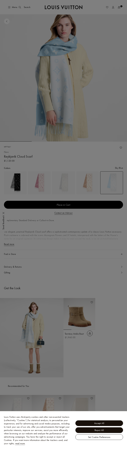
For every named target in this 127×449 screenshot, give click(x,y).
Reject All (99, 430)
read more (20, 443)
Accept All (99, 423)
